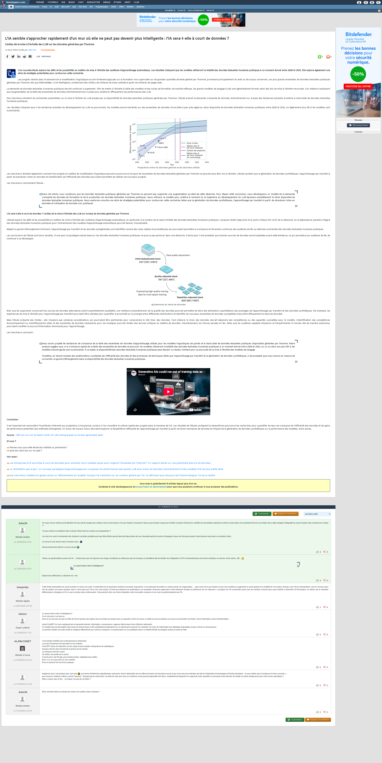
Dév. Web (83, 7)
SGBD (113, 7)
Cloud (44, 7)
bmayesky (23, 587)
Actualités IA (170, 10)
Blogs (71, 2)
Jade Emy (32, 50)
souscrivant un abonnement (151, 487)
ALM (56, 7)
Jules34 (22, 523)
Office (121, 7)
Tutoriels (52, 2)
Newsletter (93, 2)
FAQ (63, 2)
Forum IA (181, 10)
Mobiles (130, 7)
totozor (23, 614)
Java (74, 7)
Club (136, 2)
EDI (91, 7)
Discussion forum (360, 125)
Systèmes (140, 7)
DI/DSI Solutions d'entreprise (27, 7)
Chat (81, 2)
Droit (127, 2)
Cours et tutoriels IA (196, 10)
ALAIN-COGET (22, 641)
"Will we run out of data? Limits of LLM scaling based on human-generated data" (59, 435)
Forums (40, 2)
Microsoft (65, 7)
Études (117, 2)
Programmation (102, 7)
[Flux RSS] (379, 11)
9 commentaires (48, 50)
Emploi (106, 2)
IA (51, 7)
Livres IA (210, 10)
